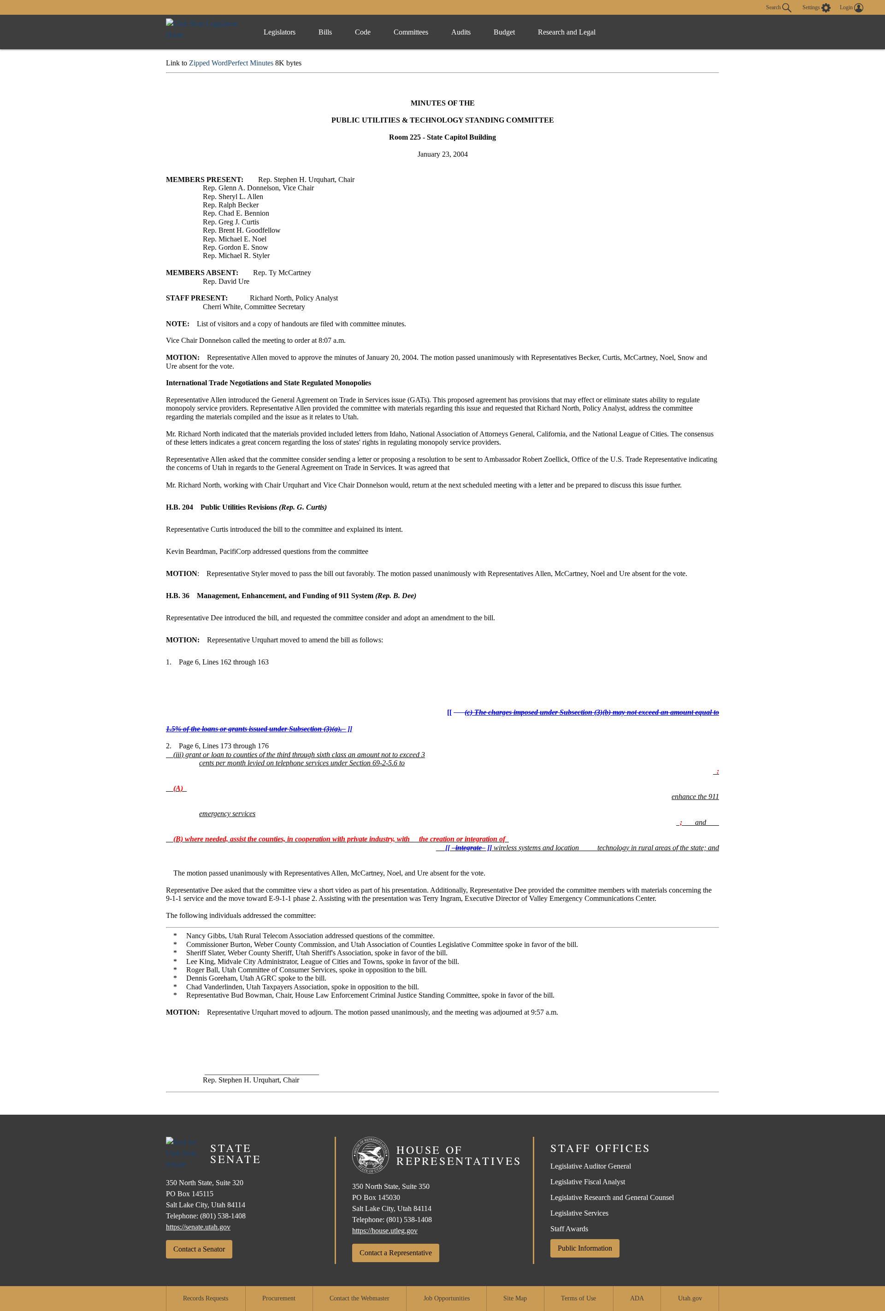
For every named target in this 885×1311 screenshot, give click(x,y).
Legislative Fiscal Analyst (587, 1182)
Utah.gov (690, 1298)
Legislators (279, 32)
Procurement (278, 1298)
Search (774, 7)
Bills (325, 32)
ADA (637, 1298)
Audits (461, 32)
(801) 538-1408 (223, 1216)
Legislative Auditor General (590, 1166)
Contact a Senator (199, 1249)
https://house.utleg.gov (385, 1231)
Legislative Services (579, 1213)
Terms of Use (578, 1298)
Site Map (515, 1298)
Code (363, 32)
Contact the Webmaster (359, 1298)
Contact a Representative (396, 1253)
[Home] (205, 32)
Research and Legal (567, 32)
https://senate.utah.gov (198, 1227)
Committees (411, 32)
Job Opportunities (447, 1298)
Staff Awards (569, 1229)
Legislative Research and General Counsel (612, 1197)
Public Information (585, 1248)
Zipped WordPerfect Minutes (231, 63)
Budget (504, 32)
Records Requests (205, 1298)
